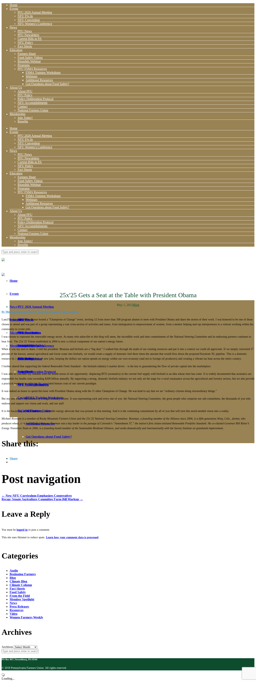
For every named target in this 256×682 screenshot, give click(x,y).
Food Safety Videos (30, 57)
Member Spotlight (22, 599)
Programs (24, 65)
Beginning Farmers (23, 574)
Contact (22, 106)
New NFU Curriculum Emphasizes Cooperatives (37, 495)
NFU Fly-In (25, 16)
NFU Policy (25, 42)
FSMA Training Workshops (43, 72)
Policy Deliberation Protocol (35, 99)
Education (16, 50)
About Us (16, 87)
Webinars (31, 76)
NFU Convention (29, 20)
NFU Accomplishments (32, 102)
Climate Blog (18, 581)
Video (13, 613)
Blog (136, 305)
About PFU (25, 91)
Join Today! (25, 117)
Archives (7, 647)
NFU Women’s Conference (35, 23)
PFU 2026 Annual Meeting (35, 12)
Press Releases (19, 606)
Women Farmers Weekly (26, 617)
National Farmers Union (33, 110)
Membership (17, 114)
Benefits (23, 121)
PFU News (25, 31)
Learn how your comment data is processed (72, 537)
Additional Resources (39, 80)
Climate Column (21, 585)
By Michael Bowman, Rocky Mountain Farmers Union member (40, 311)
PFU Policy (25, 95)
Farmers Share (27, 53)
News (13, 27)
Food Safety (18, 592)
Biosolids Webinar (29, 61)
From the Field (20, 595)
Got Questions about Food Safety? (47, 84)
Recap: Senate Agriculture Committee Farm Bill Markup (42, 499)
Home (13, 5)
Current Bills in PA (30, 38)
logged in (22, 529)
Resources (16, 610)
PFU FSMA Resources (32, 69)
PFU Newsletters (28, 35)
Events (14, 8)
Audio (14, 570)
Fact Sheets (25, 46)
